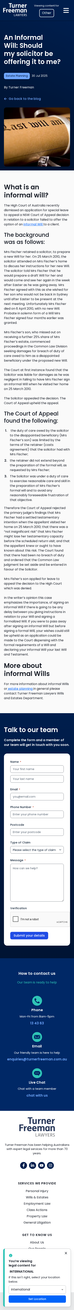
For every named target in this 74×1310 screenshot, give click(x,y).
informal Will (33, 224)
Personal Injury (37, 1191)
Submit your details (29, 935)
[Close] (66, 1253)
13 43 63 (37, 1023)
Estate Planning (17, 76)
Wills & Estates (37, 1197)
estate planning (20, 688)
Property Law (37, 1216)
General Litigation (37, 1222)
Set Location (37, 1299)
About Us (37, 1242)
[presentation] (40, 919)
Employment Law (37, 1203)
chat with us (37, 1095)
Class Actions (37, 1210)
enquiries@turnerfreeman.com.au (37, 1059)
